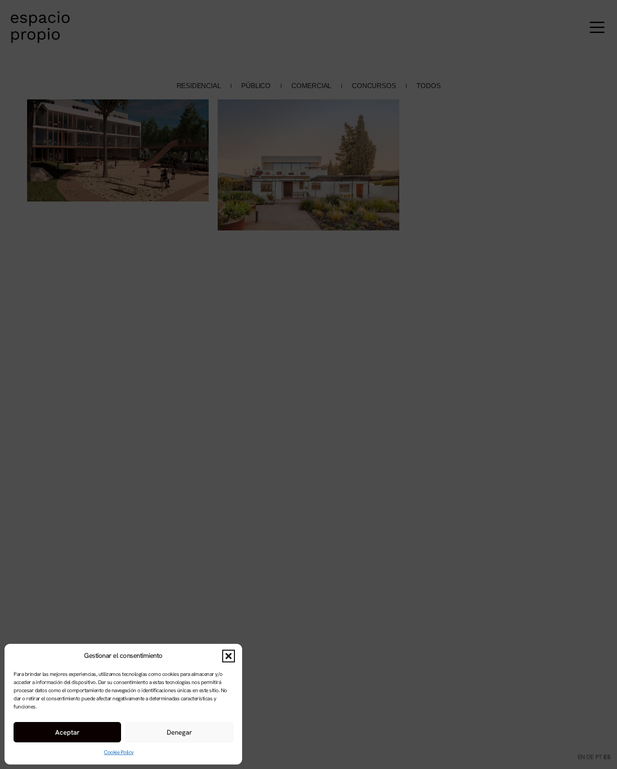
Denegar (179, 732)
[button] (228, 656)
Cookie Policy (119, 752)
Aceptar (67, 732)
